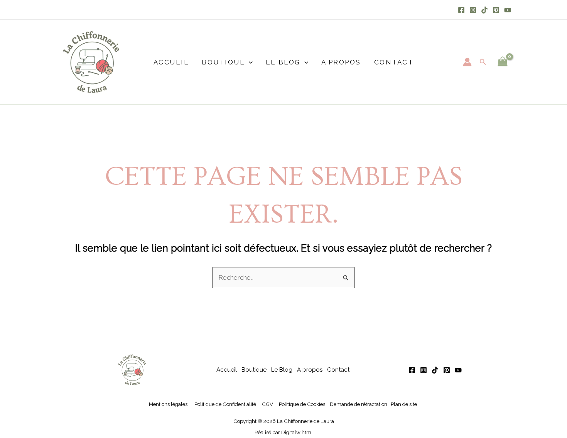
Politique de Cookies (302, 404)
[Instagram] (472, 10)
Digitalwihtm (296, 432)
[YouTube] (507, 10)
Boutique (223, 62)
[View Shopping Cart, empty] (502, 62)
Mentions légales (168, 404)
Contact (394, 62)
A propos (341, 62)
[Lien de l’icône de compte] (467, 61)
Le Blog (283, 62)
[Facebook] (461, 10)
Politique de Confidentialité (225, 404)
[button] (249, 62)
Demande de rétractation (358, 404)
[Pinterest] (496, 10)
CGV (267, 404)
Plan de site (404, 404)
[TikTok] (484, 10)
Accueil (171, 62)
